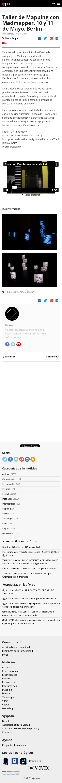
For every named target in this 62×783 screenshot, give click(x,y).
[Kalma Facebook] (7, 344)
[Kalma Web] (18, 344)
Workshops (11, 38)
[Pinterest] (21, 459)
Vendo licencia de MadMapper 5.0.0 (19, 568)
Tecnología (7, 518)
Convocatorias (9, 479)
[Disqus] (31, 402)
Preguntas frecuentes (14, 745)
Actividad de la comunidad (16, 647)
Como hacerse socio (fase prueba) (20, 728)
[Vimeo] (16, 459)
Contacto (7, 732)
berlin (20, 291)
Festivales (7, 493)
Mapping (29, 291)
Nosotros (7, 721)
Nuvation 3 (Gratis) (11, 547)
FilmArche (37, 110)
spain (6, 3)
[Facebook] (10, 459)
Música (5, 513)
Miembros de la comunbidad (17, 650)
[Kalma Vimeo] (13, 344)
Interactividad (8, 503)
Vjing (4, 523)
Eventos (6, 489)
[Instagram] (27, 459)
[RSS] (32, 459)
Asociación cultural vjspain (16, 724)
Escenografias (9, 484)
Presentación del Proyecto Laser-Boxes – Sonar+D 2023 (29, 552)
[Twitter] (4, 459)
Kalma (17, 146)
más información (11, 208)
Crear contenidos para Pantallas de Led (38, 598)
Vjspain (5, 528)
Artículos (6, 474)
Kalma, (10, 33)
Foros (5, 654)
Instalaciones (8, 498)
